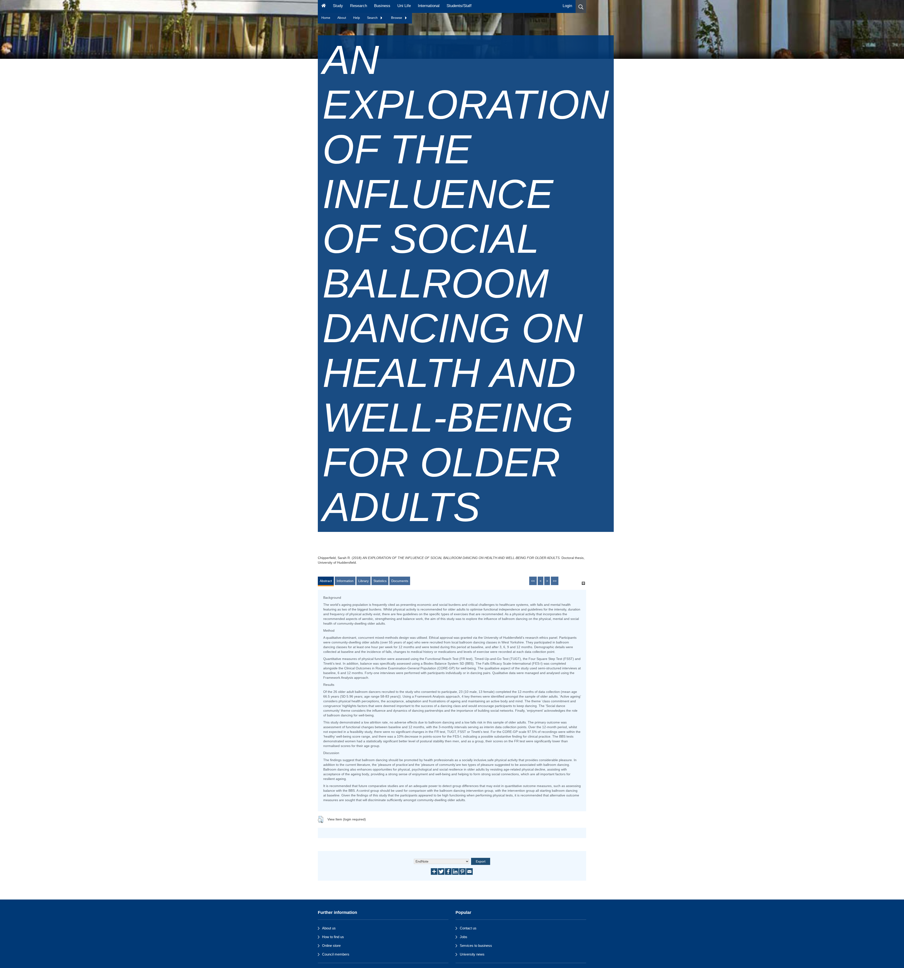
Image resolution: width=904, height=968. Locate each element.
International (429, 6)
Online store (331, 946)
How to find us (333, 937)
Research (358, 6)
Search (373, 18)
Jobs (463, 937)
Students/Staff (459, 6)
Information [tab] (345, 581)
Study (338, 6)
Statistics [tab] (380, 581)
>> (555, 581)
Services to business (476, 946)
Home (325, 18)
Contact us (468, 928)
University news (472, 954)
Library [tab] (363, 581)
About (341, 18)
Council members (335, 954)
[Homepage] (323, 6)
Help (356, 18)
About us (329, 928)
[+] (583, 583)
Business (382, 6)
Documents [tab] (399, 581)
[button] (581, 6)
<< (533, 581)
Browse (397, 18)
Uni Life (404, 6)
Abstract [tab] (326, 581)
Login (567, 6)
